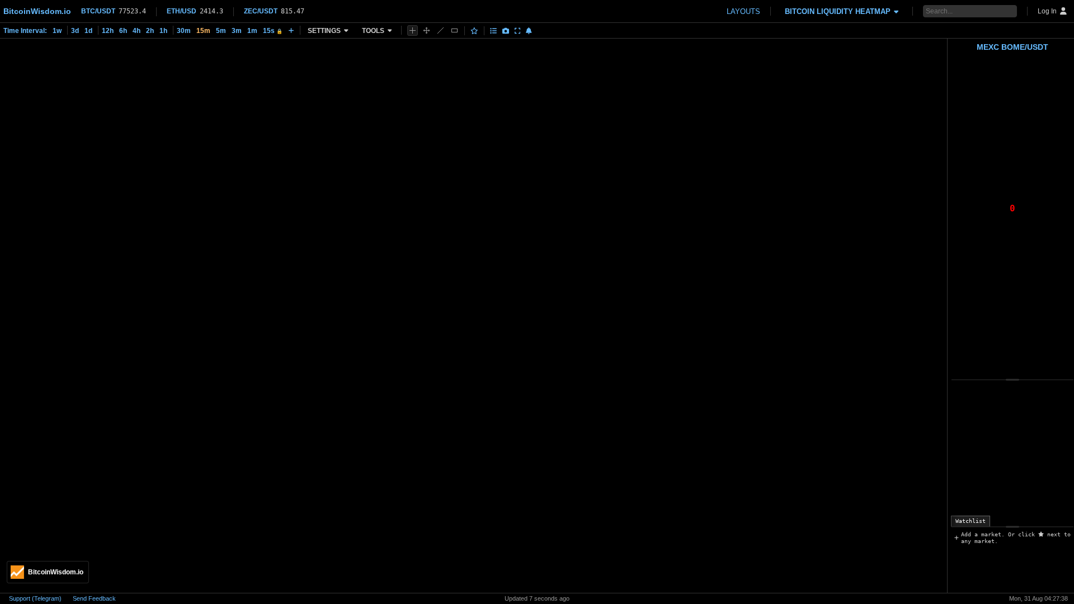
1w (57, 31)
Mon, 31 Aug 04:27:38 (1038, 598)
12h (108, 31)
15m (203, 31)
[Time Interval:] (291, 30)
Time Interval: (25, 31)
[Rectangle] (454, 30)
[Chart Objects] (493, 31)
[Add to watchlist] (474, 31)
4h (136, 31)
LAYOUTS (743, 11)
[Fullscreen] (518, 31)
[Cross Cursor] (412, 30)
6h (123, 31)
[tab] (970, 521)
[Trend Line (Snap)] (440, 30)
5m (221, 31)
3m (237, 31)
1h (163, 31)
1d (88, 31)
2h (150, 31)
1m (252, 31)
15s (272, 31)
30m (184, 31)
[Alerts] (529, 31)
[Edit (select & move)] (426, 30)
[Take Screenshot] (505, 31)
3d (75, 31)
